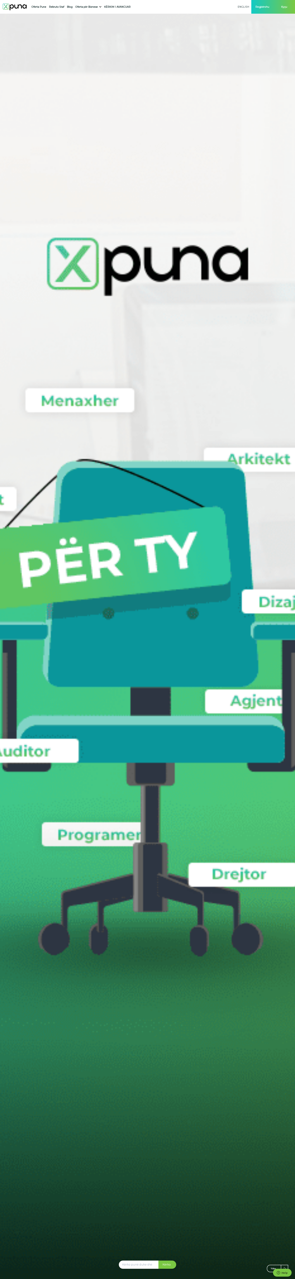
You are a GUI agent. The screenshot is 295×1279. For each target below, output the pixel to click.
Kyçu (284, 6)
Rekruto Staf (56, 6)
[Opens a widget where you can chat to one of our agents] (282, 1273)
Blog (70, 6)
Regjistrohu (262, 6)
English (243, 6)
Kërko (167, 1264)
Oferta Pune (38, 6)
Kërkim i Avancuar (117, 6)
